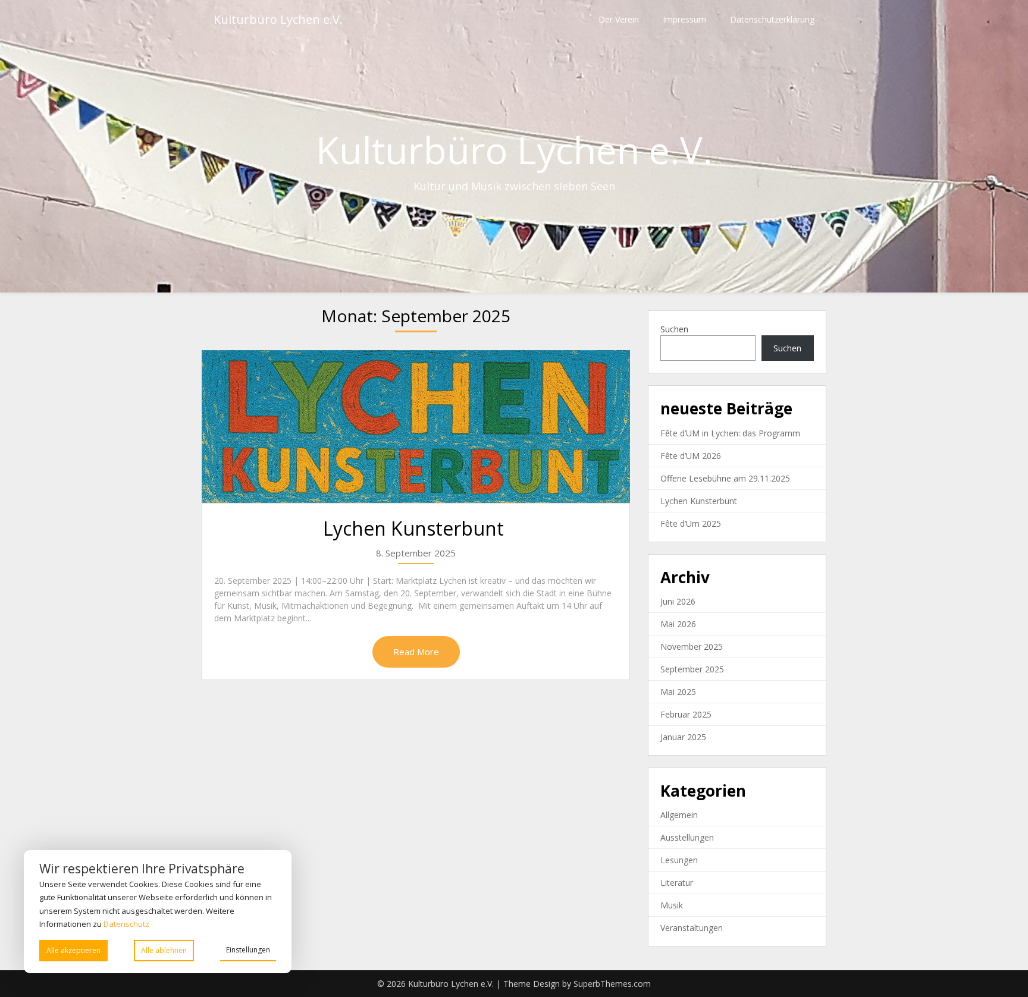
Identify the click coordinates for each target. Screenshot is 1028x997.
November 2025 (691, 646)
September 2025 (692, 669)
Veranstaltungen (691, 927)
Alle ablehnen (164, 950)
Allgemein (679, 814)
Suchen (674, 329)
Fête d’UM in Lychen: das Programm (730, 433)
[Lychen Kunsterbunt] (416, 426)
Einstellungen (248, 950)
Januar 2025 (683, 737)
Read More (416, 652)
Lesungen (679, 860)
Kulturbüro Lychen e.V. (278, 19)
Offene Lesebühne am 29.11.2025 (725, 478)
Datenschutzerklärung (772, 19)
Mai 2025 (678, 691)
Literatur (676, 882)
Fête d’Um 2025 (690, 523)
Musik (671, 905)
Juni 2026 (677, 601)
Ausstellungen (687, 837)
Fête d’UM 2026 (690, 455)
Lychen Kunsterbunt (416, 528)
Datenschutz (127, 924)
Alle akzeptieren (73, 950)
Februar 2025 (686, 714)
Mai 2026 (678, 624)
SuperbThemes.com (612, 983)
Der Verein (618, 19)
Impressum (684, 19)
